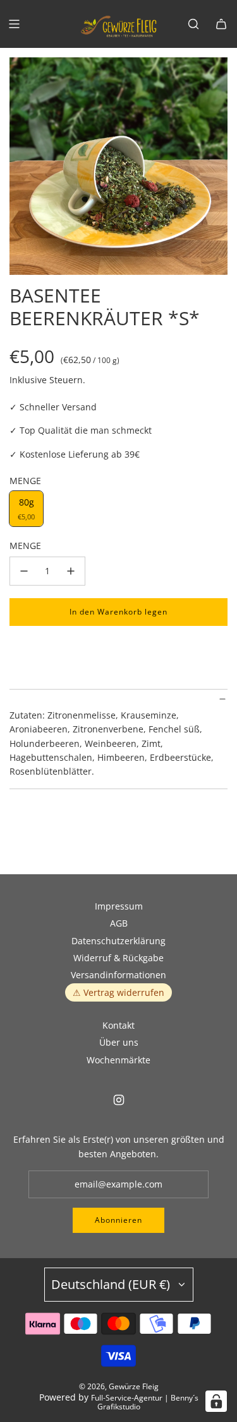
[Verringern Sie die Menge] (24, 571)
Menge (25, 546)
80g (26, 508)
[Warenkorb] (221, 24)
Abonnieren (118, 1220)
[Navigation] (14, 24)
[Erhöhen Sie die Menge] (71, 571)
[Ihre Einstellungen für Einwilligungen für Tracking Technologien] (216, 1401)
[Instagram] (119, 1100)
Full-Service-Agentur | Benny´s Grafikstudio (144, 1402)
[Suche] (193, 24)
